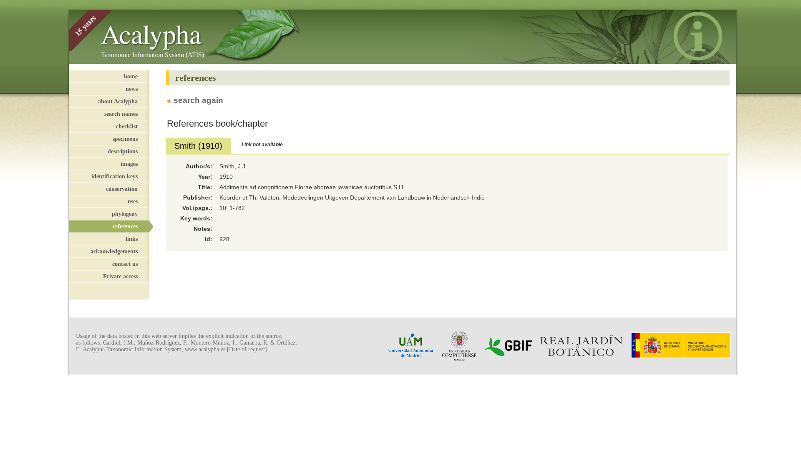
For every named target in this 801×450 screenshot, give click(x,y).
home (131, 76)
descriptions (123, 151)
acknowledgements (114, 251)
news (132, 88)
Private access (120, 276)
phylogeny (125, 213)
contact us (125, 263)
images (129, 163)
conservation (122, 188)
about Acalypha (118, 101)
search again (198, 100)
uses (133, 201)
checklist (127, 126)
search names (121, 113)
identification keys (114, 176)
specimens (125, 138)
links (132, 238)
